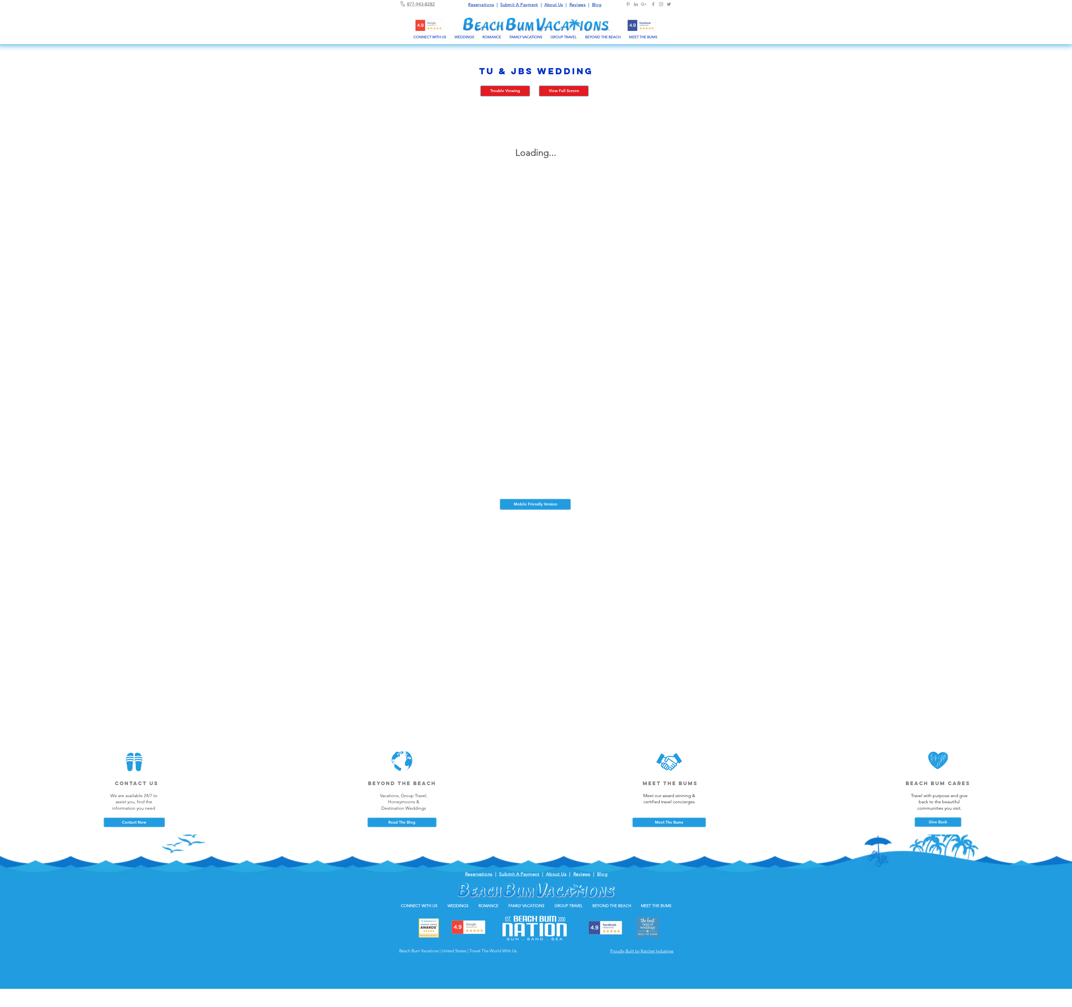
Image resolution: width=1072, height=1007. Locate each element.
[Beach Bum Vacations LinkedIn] (636, 4)
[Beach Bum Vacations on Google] (644, 4)
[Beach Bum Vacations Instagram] (661, 4)
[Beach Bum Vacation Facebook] (653, 4)
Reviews (578, 4)
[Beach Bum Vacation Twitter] (669, 4)
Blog (597, 4)
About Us (553, 4)
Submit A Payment (519, 4)
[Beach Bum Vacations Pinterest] (628, 4)
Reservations (481, 4)
